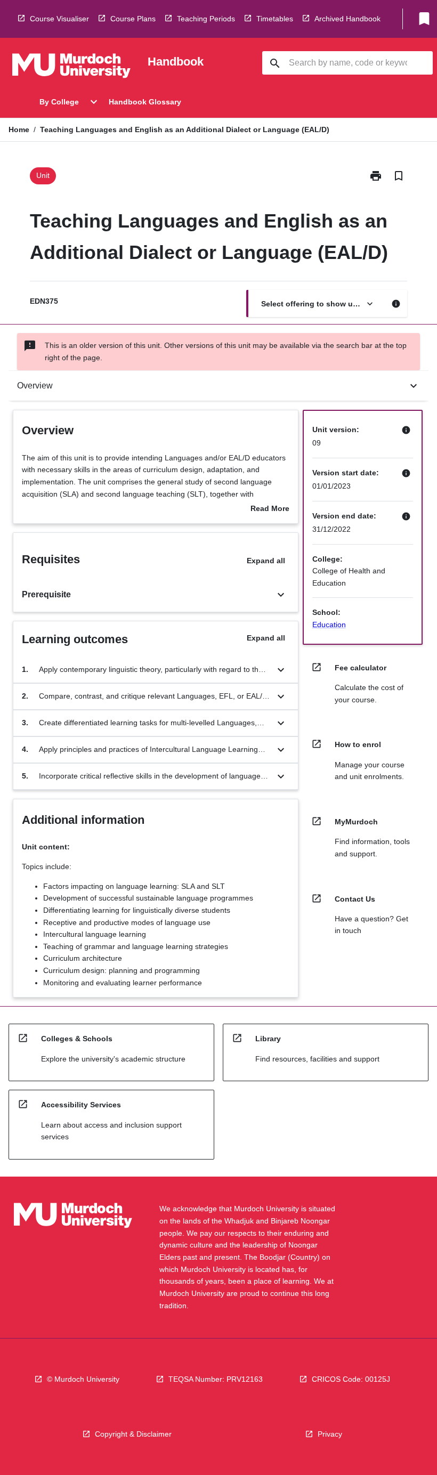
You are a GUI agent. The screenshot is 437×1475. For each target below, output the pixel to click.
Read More (269, 509)
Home (19, 129)
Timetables (274, 18)
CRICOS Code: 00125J (351, 1379)
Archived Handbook (347, 18)
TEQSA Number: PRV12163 (215, 1379)
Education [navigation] (329, 624)
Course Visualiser (59, 18)
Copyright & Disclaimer (133, 1434)
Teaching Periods (206, 18)
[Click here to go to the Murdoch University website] (71, 67)
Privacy (330, 1434)
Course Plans (133, 18)
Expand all (266, 560)
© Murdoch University (83, 1379)
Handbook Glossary (145, 102)
